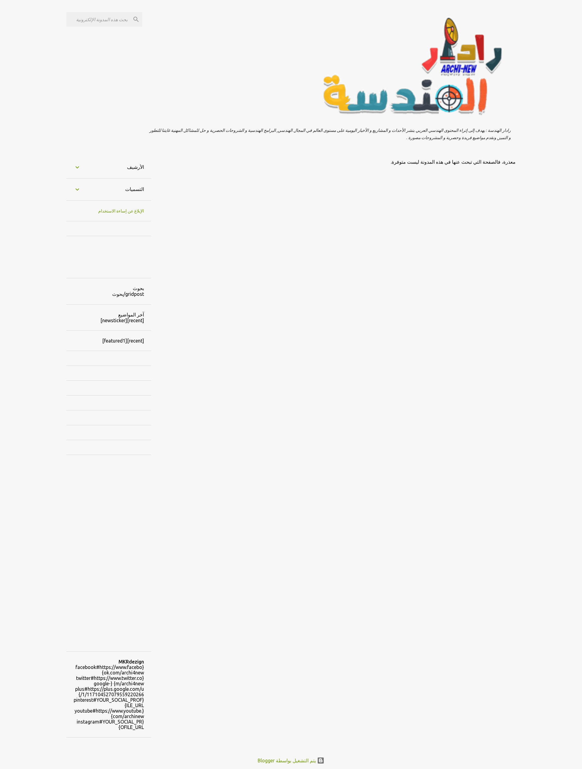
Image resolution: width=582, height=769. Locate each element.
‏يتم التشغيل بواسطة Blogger (287, 760)
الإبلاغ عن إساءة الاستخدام (121, 211)
